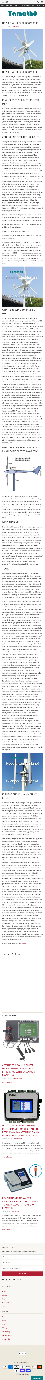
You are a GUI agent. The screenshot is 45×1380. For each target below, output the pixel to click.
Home (4, 1291)
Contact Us (36, 1378)
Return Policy (6, 1332)
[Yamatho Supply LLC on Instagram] (18, 1280)
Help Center (5, 1302)
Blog (3, 1299)
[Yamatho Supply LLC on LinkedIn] (14, 1280)
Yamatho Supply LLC (25, 1362)
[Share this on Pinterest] (15, 954)
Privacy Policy (6, 1339)
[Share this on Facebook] (12, 954)
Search (4, 1306)
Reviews (4, 1324)
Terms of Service (7, 1335)
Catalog (4, 1295)
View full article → (8, 1082)
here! (24, 943)
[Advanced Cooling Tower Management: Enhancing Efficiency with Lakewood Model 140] (22, 1041)
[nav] (6, 2)
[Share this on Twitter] (8, 954)
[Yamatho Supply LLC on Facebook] (7, 1280)
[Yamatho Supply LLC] (22, 13)
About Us (5, 1320)
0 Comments (15, 26)
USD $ (22, 1353)
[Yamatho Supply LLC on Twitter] (3, 1280)
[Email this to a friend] (19, 954)
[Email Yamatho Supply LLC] (21, 1280)
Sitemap (4, 1328)
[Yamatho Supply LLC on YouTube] (10, 1280)
